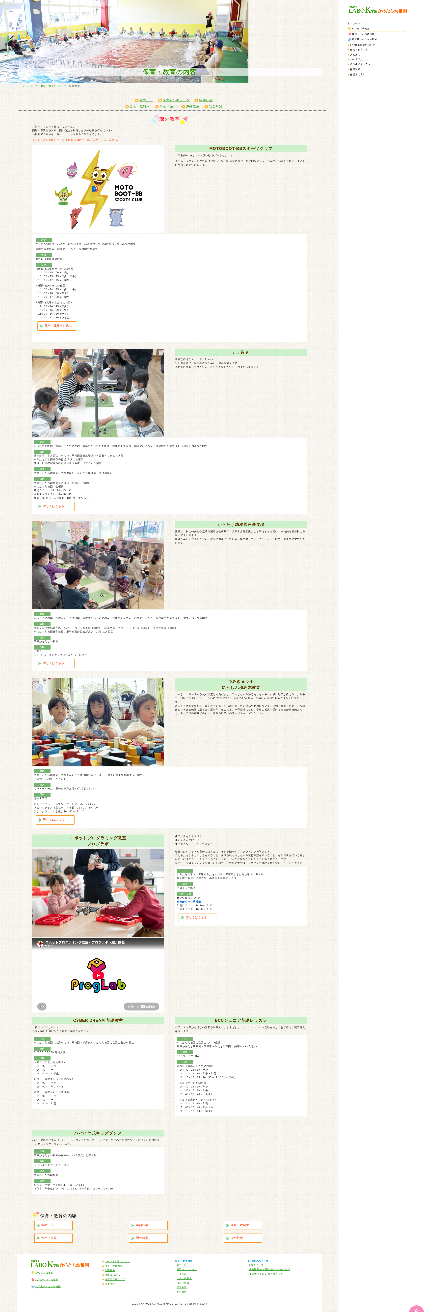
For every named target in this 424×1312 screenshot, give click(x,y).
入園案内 (355, 54)
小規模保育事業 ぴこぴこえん (266, 1274)
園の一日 (146, 100)
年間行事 (205, 100)
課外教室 (192, 106)
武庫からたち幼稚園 (363, 34)
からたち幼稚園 (361, 28)
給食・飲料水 (140, 106)
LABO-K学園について (117, 1261)
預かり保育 (167, 106)
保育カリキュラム (176, 100)
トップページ (355, 23)
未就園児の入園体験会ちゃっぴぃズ (269, 1269)
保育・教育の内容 (51, 85)
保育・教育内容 (114, 1266)
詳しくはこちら (53, 506)
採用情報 (355, 69)
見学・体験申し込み (58, 325)
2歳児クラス (256, 1265)
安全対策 (215, 106)
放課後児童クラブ (360, 64)
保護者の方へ (357, 74)
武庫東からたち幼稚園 (364, 39)
